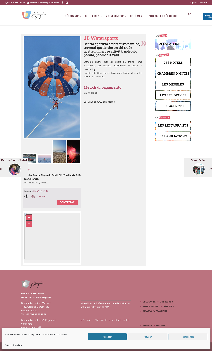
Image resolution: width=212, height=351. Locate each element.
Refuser (148, 336)
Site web (41, 196)
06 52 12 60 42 (40, 190)
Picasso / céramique (155, 311)
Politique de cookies (13, 345)
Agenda (194, 3)
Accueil (86, 320)
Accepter (107, 336)
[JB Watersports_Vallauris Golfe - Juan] (30, 163)
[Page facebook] (27, 196)
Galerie (203, 3)
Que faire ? (92, 16)
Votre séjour (115, 16)
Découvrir (72, 16)
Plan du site (101, 320)
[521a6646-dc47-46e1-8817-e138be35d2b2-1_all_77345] (52, 137)
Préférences (188, 336)
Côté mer (136, 16)
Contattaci (67, 202)
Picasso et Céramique (163, 16)
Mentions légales (120, 320)
